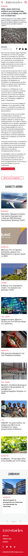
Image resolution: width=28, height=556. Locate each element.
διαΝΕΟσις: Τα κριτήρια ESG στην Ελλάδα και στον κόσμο (13, 460)
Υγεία (2, 420)
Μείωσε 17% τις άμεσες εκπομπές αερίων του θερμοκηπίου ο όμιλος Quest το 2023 (13, 253)
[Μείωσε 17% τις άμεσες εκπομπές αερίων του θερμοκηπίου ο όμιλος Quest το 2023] (14, 236)
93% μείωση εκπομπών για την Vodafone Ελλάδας (12, 354)
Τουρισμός (4, 283)
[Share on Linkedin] (23, 49)
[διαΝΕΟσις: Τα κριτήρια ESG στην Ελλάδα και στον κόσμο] (14, 445)
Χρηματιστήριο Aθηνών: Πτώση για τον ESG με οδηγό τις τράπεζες (13, 321)
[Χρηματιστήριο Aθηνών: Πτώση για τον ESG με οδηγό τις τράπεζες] (14, 306)
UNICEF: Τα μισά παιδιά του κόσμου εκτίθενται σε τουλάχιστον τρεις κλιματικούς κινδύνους (13, 426)
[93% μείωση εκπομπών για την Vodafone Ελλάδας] (14, 340)
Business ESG (5, 247)
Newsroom (4, 47)
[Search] (2, 2)
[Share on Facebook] (17, 49)
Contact (5, 542)
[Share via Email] (26, 49)
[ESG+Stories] (14, 2)
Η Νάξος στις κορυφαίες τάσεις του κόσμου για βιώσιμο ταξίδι (11, 287)
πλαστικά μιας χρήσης (8, 169)
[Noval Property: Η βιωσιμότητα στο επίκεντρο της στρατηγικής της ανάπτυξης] (14, 487)
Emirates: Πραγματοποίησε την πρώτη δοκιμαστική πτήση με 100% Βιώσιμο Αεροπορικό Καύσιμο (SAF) (13, 217)
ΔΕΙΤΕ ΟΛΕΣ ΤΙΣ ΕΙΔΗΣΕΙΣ (11, 178)
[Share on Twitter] (20, 49)
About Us (5, 536)
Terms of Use (7, 539)
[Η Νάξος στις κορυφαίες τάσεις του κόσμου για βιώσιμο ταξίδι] (14, 272)
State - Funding (5, 316)
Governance (4, 6)
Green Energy (4, 211)
